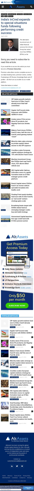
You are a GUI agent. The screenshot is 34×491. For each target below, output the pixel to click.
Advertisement (6, 477)
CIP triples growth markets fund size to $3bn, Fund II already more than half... (21, 323)
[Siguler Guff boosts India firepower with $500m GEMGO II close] (5, 112)
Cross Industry (5, 145)
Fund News (19, 14)
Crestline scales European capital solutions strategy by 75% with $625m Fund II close (22, 152)
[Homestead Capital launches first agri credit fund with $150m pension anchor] (5, 219)
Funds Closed (5, 134)
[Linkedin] (12, 466)
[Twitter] (17, 466)
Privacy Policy (26, 476)
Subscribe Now (28, 488)
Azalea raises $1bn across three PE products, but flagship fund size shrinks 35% (21, 343)
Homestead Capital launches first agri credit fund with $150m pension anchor (21, 219)
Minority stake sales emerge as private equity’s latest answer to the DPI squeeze (21, 143)
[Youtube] (22, 466)
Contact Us (22, 477)
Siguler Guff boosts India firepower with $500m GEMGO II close (20, 112)
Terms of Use (17, 476)
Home (2, 11)
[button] (2, 6)
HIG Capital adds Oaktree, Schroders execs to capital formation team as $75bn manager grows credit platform (21, 174)
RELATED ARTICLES (9, 94)
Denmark (4, 103)
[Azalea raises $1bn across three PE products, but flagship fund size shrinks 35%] (5, 121)
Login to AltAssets (25, 91)
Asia (2, 16)
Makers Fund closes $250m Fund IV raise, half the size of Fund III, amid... (20, 353)
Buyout (3, 114)
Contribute (15, 477)
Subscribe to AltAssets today (10, 91)
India (6, 16)
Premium (11, 16)
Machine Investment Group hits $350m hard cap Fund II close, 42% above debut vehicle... (21, 383)
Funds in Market (27, 14)
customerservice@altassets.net (11, 88)
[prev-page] (2, 225)
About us (9, 476)
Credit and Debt (18, 11)
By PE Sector (9, 11)
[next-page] (5, 225)
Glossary (29, 477)
